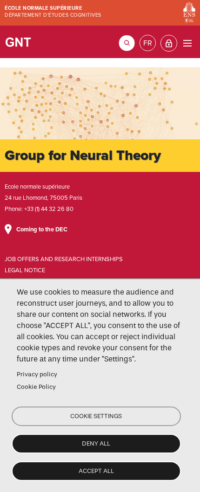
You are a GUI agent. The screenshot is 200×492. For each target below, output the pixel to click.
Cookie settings (96, 416)
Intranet (168, 43)
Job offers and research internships (64, 259)
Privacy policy (37, 374)
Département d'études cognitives (53, 15)
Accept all (96, 471)
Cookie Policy (36, 387)
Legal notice (25, 270)
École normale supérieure (43, 8)
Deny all (96, 443)
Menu (187, 43)
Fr (147, 43)
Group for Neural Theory (18, 42)
